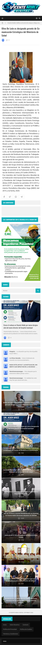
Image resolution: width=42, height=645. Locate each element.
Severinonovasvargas (16, 371)
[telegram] (21, 197)
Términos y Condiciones (10, 634)
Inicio (5, 625)
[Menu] (2, 18)
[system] (37, 18)
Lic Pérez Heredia (15, 358)
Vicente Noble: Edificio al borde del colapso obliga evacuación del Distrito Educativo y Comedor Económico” (23, 22)
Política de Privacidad (10, 629)
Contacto (25, 625)
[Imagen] (21, 311)
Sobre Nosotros (14, 625)
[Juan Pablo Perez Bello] (3, 40)
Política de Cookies (26, 629)
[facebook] (4, 197)
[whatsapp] (15, 197)
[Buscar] (39, 18)
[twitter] (10, 197)
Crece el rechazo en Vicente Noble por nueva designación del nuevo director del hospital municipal (21, 326)
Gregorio (12, 351)
